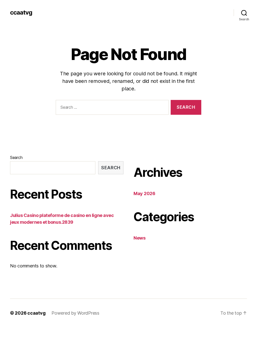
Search (16, 157)
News (140, 238)
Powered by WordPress (75, 313)
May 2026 (144, 193)
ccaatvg (21, 13)
